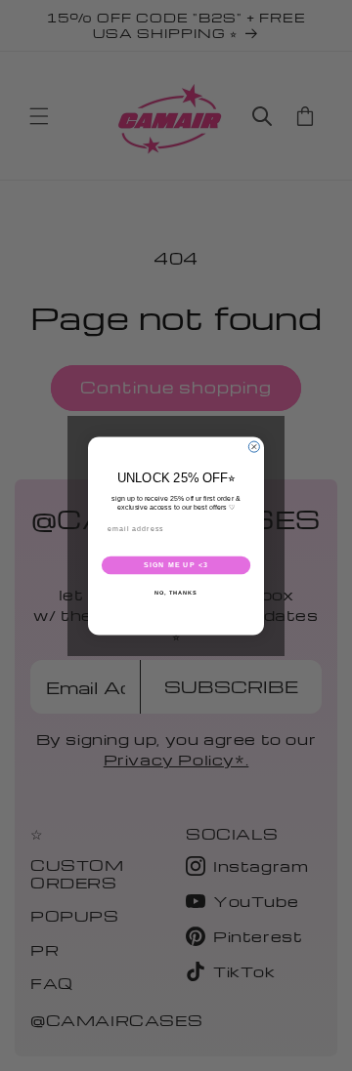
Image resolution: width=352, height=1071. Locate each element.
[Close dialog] (253, 446)
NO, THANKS (176, 592)
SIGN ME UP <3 (176, 565)
